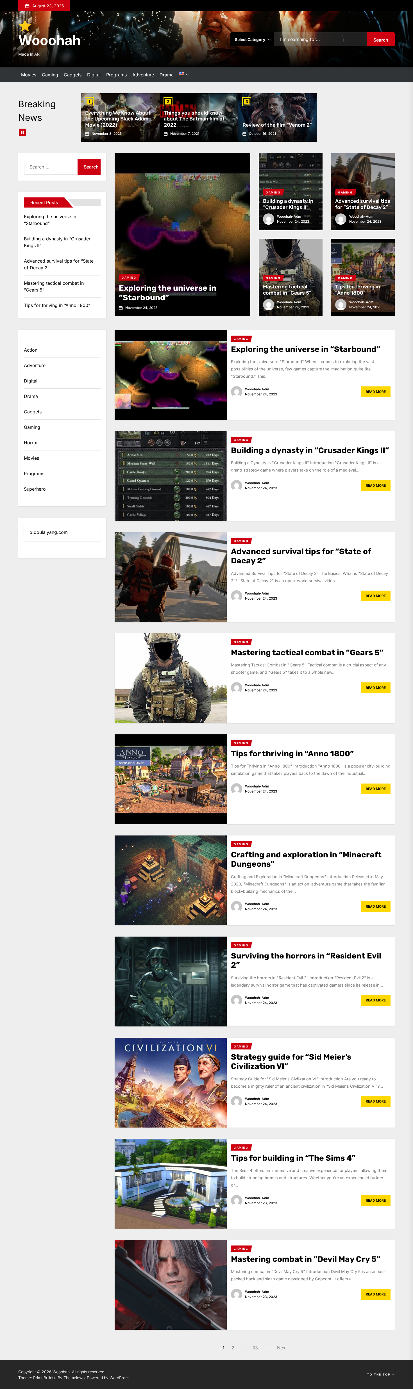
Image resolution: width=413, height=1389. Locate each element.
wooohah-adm (289, 216)
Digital (94, 75)
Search (380, 40)
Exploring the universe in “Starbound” (167, 292)
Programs (116, 75)
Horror (31, 442)
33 (255, 1348)
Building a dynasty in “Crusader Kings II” (288, 204)
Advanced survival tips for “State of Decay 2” (362, 204)
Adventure (143, 75)
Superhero (35, 489)
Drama (167, 75)
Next (282, 1348)
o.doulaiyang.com (49, 532)
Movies (28, 75)
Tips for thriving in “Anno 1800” (357, 290)
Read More (376, 392)
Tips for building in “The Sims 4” (293, 1158)
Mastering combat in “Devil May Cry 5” (305, 1259)
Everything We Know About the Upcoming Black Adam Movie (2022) (118, 119)
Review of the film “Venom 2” (277, 125)
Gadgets (72, 75)
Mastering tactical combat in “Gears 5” (287, 290)
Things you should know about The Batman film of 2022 (194, 119)
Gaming (50, 75)
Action (30, 350)
